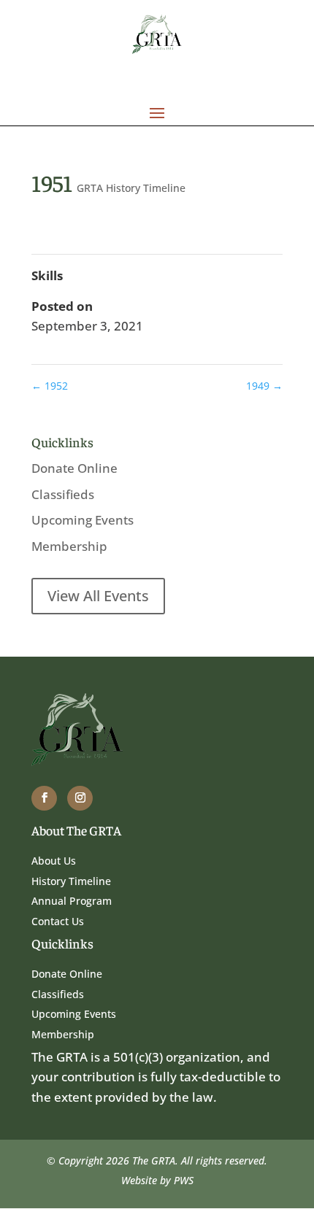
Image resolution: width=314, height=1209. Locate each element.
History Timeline (71, 881)
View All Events (98, 596)
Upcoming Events (82, 519)
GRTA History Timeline (131, 188)
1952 (49, 386)
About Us (53, 861)
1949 (264, 386)
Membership (69, 546)
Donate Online (74, 468)
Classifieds (62, 494)
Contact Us (57, 921)
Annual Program (71, 901)
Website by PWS (157, 1180)
